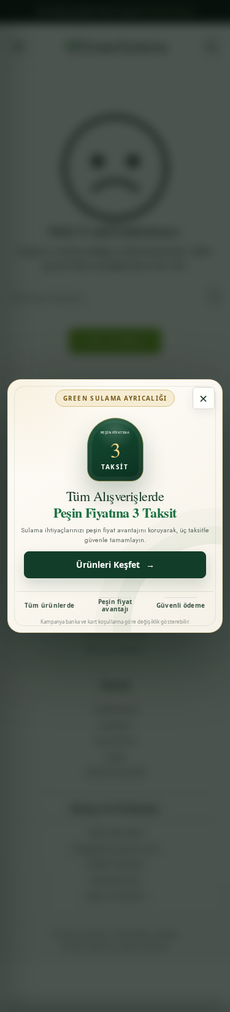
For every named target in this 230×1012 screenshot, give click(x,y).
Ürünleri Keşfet (115, 564)
